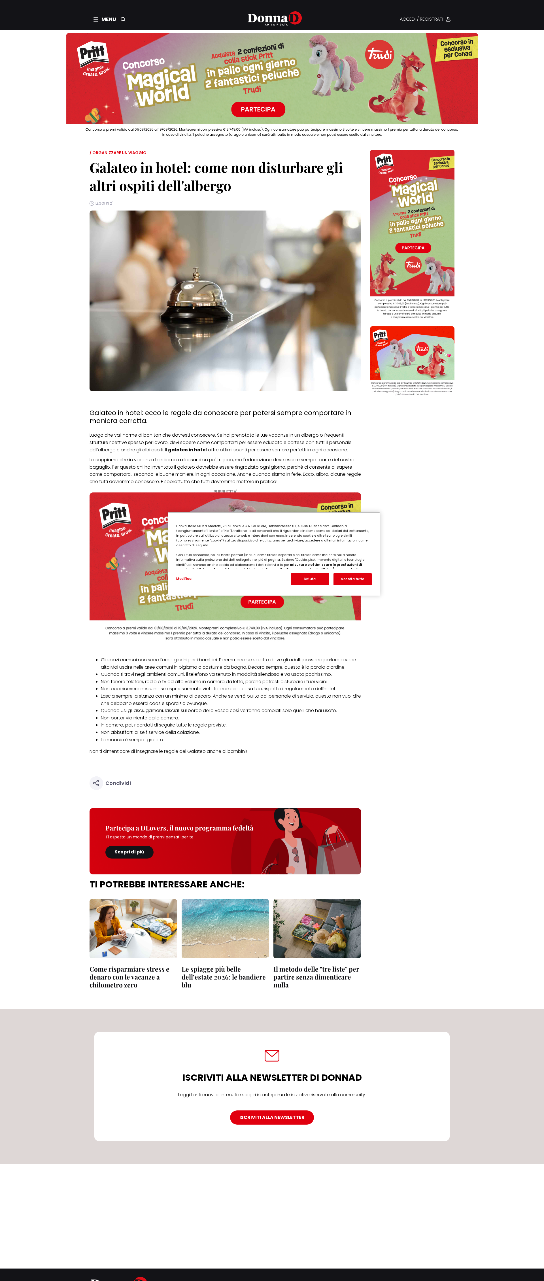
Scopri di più (129, 852)
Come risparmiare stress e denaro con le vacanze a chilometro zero (129, 977)
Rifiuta (310, 579)
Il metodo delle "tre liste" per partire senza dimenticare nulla (316, 977)
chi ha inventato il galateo (166, 467)
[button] (105, 19)
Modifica (184, 578)
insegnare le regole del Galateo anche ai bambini (191, 751)
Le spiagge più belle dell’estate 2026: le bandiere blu (224, 977)
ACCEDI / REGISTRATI (421, 19)
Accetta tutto (352, 579)
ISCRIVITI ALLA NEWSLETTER (272, 1117)
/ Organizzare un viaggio (118, 153)
